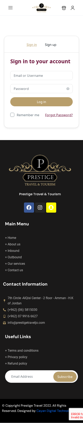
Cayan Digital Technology (55, 411)
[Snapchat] (51, 208)
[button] (64, 7)
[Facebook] (29, 208)
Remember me (28, 115)
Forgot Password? (59, 115)
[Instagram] (40, 208)
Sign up (50, 44)
